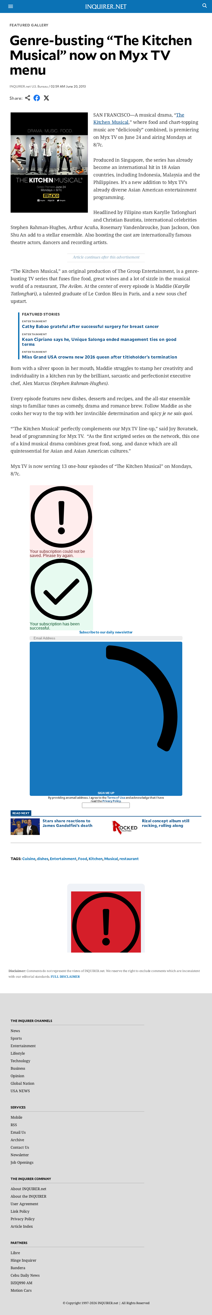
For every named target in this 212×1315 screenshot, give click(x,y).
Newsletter (20, 1154)
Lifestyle (18, 1053)
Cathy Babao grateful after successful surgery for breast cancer (90, 326)
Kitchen (96, 858)
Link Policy (20, 1211)
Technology (20, 1060)
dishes (42, 858)
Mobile (16, 1117)
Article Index (22, 1226)
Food (82, 858)
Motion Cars (21, 1290)
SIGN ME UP (106, 793)
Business (18, 1068)
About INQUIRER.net (28, 1188)
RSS (14, 1124)
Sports (16, 1038)
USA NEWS (20, 1090)
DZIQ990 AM (21, 1282)
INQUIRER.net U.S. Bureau (29, 86)
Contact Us (20, 1147)
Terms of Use (116, 797)
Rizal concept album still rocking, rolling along (166, 823)
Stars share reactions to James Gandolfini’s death (67, 823)
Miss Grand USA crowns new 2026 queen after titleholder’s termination (99, 357)
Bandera (18, 1267)
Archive (17, 1139)
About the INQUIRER (28, 1196)
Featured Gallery (29, 25)
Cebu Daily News (25, 1275)
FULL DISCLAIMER (65, 976)
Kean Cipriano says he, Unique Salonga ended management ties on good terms (99, 341)
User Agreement (24, 1203)
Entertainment (63, 858)
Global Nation (22, 1083)
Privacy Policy (111, 801)
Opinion (17, 1075)
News (15, 1030)
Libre (15, 1252)
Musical (111, 858)
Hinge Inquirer (23, 1260)
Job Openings (22, 1162)
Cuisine (28, 858)
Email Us (18, 1132)
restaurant (129, 858)
